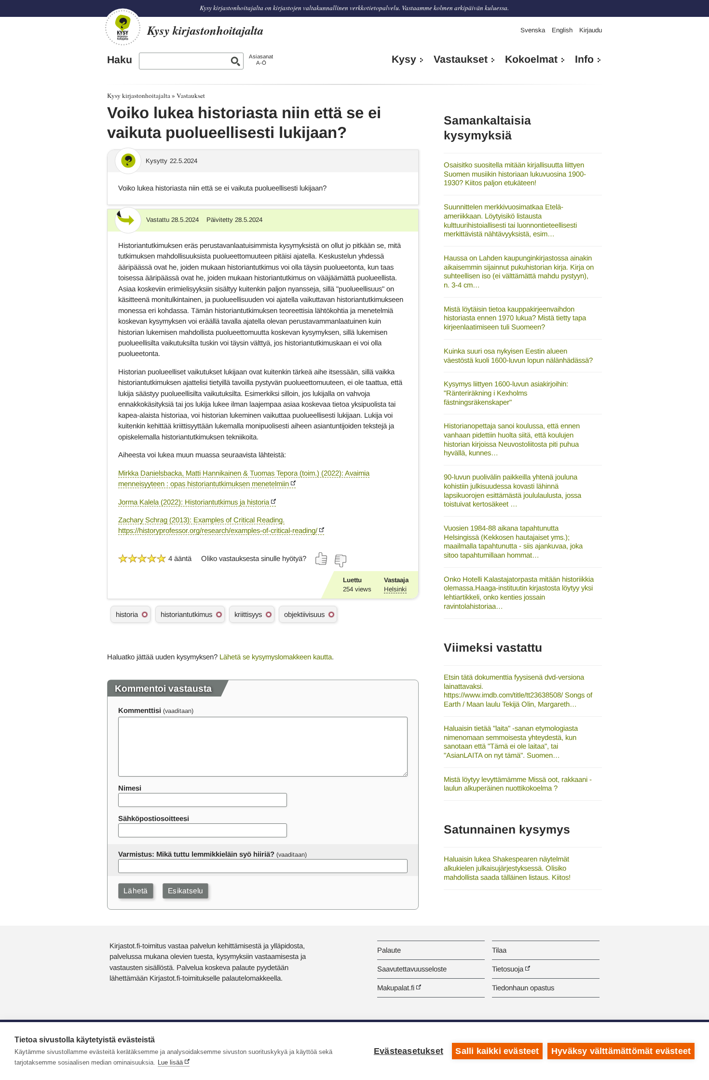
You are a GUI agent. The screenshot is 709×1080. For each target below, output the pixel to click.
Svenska (532, 30)
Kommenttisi (139, 710)
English (562, 30)
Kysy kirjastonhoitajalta (138, 95)
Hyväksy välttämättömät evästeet (621, 1051)
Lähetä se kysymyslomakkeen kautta (275, 657)
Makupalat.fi (395, 988)
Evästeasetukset (408, 1051)
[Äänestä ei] (340, 561)
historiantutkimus (186, 614)
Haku (119, 60)
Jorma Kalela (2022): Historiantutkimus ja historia (193, 502)
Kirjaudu (590, 30)
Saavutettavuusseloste (412, 969)
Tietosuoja (507, 969)
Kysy (404, 59)
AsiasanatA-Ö (261, 60)
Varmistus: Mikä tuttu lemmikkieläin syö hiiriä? (196, 854)
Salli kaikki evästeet (497, 1051)
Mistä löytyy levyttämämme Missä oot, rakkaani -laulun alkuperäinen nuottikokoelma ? (518, 784)
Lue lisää (170, 1062)
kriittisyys (248, 614)
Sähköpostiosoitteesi (153, 818)
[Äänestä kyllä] (321, 558)
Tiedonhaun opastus (523, 988)
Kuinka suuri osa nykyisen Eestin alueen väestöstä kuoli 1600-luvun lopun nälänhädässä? (518, 355)
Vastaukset (461, 59)
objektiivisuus (304, 614)
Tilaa (499, 950)
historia (127, 614)
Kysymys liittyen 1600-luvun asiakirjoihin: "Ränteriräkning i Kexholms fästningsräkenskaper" (506, 393)
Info (584, 59)
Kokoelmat (531, 59)
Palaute (389, 950)
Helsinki (395, 589)
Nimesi (129, 788)
